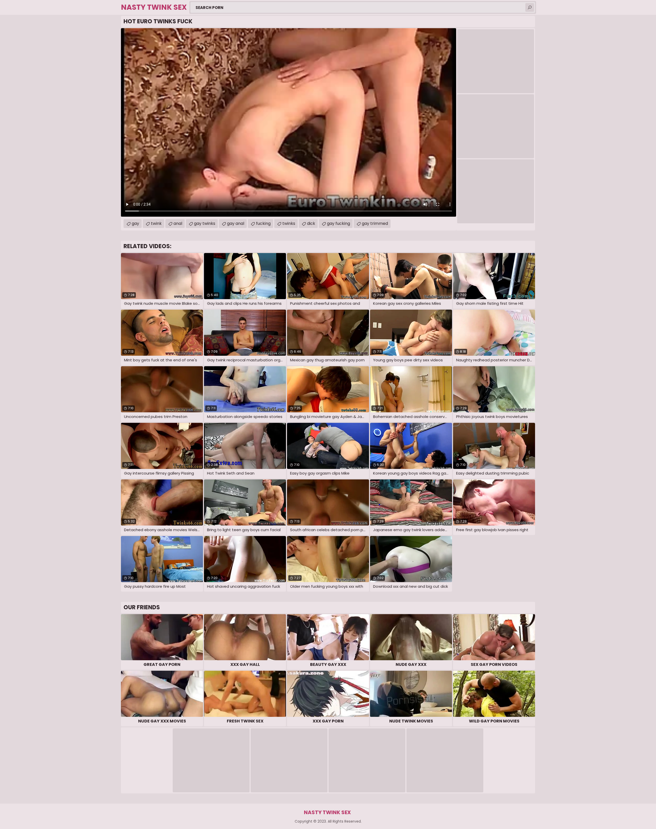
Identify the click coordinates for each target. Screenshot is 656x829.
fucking (263, 223)
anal (177, 223)
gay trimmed (375, 223)
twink (156, 223)
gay (135, 223)
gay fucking (338, 223)
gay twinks (204, 223)
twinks (288, 223)
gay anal (235, 223)
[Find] (529, 7)
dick (311, 223)
